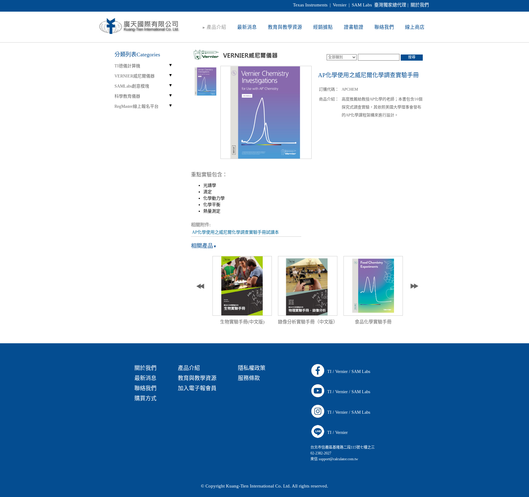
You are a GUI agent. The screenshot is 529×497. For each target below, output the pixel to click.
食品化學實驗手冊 (373, 321)
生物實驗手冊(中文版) (242, 321)
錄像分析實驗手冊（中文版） (308, 321)
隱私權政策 (251, 368)
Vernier (341, 371)
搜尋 (411, 57)
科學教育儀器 (127, 96)
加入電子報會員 (197, 388)
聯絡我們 (145, 388)
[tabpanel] (242, 292)
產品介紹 (189, 368)
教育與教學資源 (197, 378)
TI (329, 371)
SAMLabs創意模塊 (131, 86)
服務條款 (249, 378)
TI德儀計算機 (127, 66)
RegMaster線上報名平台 (136, 106)
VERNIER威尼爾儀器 (134, 76)
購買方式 (145, 398)
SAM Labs (360, 371)
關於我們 (420, 4)
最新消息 (145, 378)
